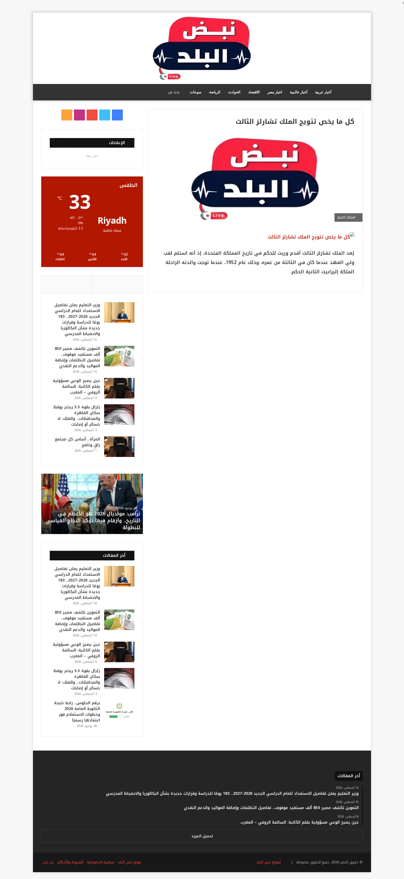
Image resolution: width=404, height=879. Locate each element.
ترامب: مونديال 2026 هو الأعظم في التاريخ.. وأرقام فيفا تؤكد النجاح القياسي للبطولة (93, 520)
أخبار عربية (323, 92)
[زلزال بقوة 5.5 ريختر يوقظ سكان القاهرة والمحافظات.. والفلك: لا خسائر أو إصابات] (119, 414)
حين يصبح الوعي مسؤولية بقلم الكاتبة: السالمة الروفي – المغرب (76, 386)
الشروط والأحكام (70, 862)
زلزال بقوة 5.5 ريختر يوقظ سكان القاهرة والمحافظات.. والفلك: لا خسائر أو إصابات (76, 415)
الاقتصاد (254, 92)
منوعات (195, 92)
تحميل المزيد (202, 836)
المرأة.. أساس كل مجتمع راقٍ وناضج (77, 442)
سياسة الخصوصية (100, 862)
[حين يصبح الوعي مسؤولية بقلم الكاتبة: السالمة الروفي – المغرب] (119, 388)
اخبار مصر (274, 92)
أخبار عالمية (299, 92)
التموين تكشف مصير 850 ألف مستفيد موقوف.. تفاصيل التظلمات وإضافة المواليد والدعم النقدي (77, 357)
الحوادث (234, 92)
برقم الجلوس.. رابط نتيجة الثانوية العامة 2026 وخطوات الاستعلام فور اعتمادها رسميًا (77, 711)
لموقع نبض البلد (267, 862)
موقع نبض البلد (129, 862)
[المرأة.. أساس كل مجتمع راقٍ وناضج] (119, 446)
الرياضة (214, 92)
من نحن (48, 862)
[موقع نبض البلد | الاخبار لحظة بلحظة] (202, 48)
